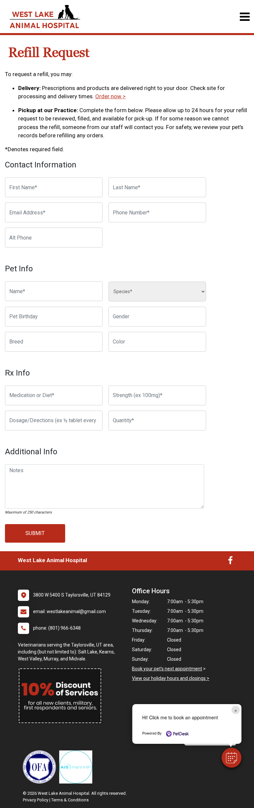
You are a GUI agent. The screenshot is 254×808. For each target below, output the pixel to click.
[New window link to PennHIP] (77, 767)
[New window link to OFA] (41, 767)
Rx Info (17, 373)
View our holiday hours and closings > (170, 678)
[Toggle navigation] (244, 16)
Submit (35, 533)
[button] (231, 758)
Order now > (110, 96)
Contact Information (40, 164)
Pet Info (19, 268)
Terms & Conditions (70, 799)
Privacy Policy (35, 799)
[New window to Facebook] (230, 561)
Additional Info (31, 451)
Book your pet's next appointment (167, 668)
